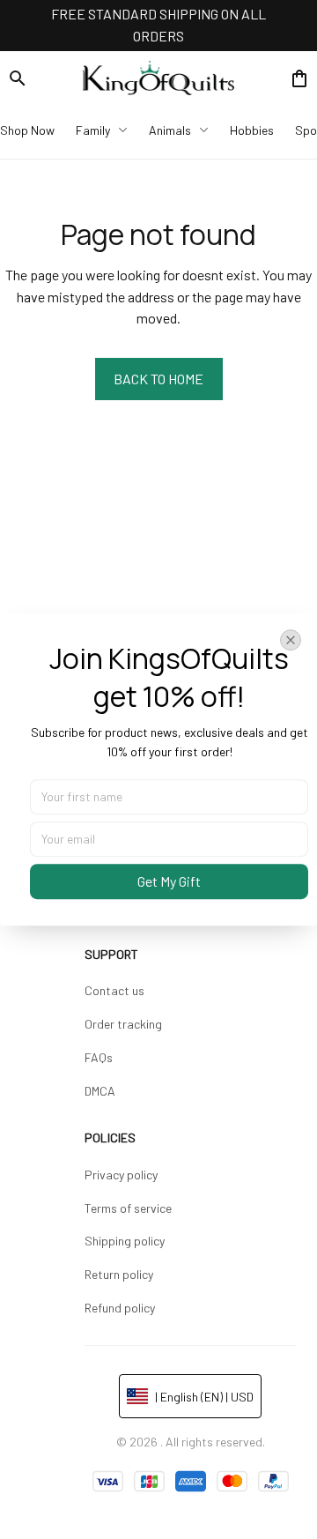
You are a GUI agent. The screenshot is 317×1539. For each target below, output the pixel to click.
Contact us (114, 990)
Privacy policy (121, 1174)
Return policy (119, 1274)
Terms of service (128, 1208)
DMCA (100, 1090)
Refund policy (120, 1307)
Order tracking (123, 1023)
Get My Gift (169, 881)
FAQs (99, 1057)
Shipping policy (125, 1240)
